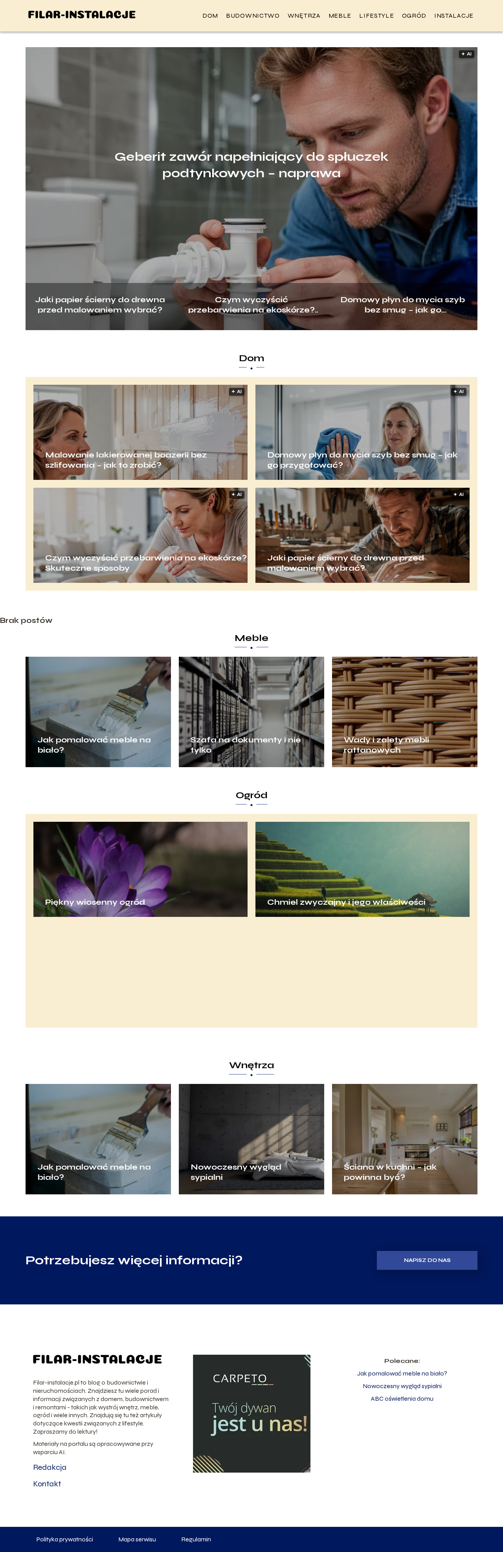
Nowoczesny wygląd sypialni (236, 1172)
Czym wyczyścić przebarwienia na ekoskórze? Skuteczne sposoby (251, 304)
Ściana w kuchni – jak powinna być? (390, 1172)
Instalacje (454, 15)
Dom (210, 15)
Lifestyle (376, 15)
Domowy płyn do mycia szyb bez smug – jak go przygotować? (402, 304)
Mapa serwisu (137, 1539)
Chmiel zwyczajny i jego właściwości (346, 902)
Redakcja (49, 1467)
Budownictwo (253, 15)
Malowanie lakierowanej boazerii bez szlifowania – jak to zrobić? (126, 460)
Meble (340, 15)
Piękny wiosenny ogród (95, 902)
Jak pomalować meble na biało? (94, 745)
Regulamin (196, 1539)
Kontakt (47, 1484)
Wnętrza (304, 15)
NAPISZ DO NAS (427, 1260)
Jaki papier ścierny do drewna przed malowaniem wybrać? (100, 304)
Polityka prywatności (65, 1539)
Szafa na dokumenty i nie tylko (246, 745)
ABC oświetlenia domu (402, 1398)
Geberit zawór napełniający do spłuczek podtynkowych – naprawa (251, 165)
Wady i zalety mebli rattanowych (386, 745)
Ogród (414, 15)
